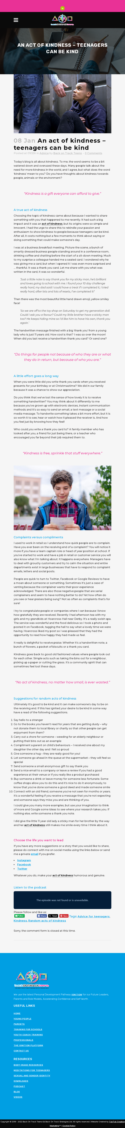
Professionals (23, 1040)
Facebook (24, 864)
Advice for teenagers (94, 916)
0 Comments (93, 153)
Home (17, 1013)
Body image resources (28, 1065)
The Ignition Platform (28, 1045)
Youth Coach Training (28, 1035)
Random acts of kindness (47, 920)
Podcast (19, 1086)
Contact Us (21, 1051)
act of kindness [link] (52, 223)
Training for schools (28, 1029)
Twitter (22, 868)
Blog (17, 1091)
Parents (19, 1024)
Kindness (20, 920)
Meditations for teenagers (32, 1070)
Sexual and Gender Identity (32, 1075)
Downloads (21, 1081)
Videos (18, 1097)
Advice (44, 153)
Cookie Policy (68, 1126)
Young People (22, 1019)
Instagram (24, 860)
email (34, 854)
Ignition (76, 994)
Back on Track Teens (67, 153)
